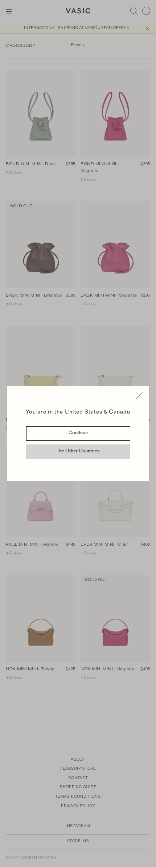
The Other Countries (78, 451)
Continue (78, 433)
